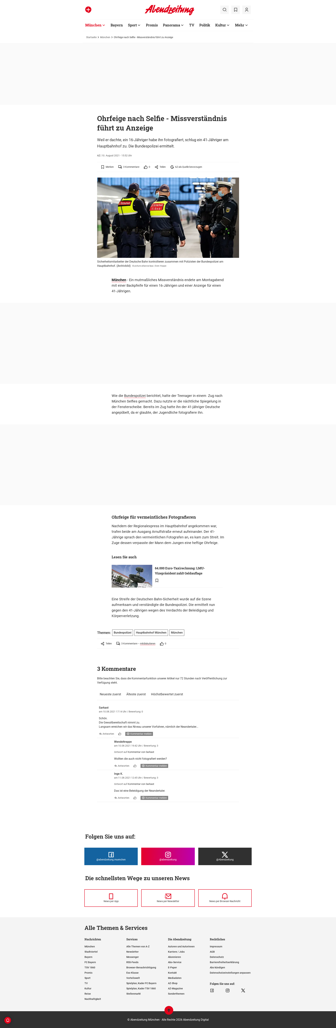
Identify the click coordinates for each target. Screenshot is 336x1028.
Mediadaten (174, 978)
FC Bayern (90, 962)
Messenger (132, 957)
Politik (204, 25)
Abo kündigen (217, 967)
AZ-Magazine (175, 988)
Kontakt (172, 972)
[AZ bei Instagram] (227, 990)
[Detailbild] (233, 181)
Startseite (91, 37)
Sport (132, 25)
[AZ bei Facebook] (212, 990)
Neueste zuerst (110, 694)
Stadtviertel (91, 951)
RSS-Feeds (132, 962)
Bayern (117, 25)
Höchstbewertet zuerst (167, 694)
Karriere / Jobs (176, 951)
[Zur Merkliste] (235, 10)
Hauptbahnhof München (151, 632)
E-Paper (172, 967)
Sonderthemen (176, 993)
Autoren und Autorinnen (181, 946)
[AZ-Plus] (88, 9)
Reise (88, 993)
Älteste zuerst (136, 694)
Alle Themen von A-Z (137, 946)
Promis (152, 25)
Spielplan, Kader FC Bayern (141, 983)
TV (191, 25)
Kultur (220, 25)
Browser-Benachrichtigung (141, 967)
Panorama (171, 25)
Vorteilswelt (133, 978)
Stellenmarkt (133, 993)
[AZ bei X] (243, 990)
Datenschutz (217, 957)
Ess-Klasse (132, 972)
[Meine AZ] (246, 10)
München (93, 25)
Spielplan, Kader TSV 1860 (141, 988)
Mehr (239, 25)
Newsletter (132, 951)
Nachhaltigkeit (93, 999)
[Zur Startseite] (169, 14)
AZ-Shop (172, 983)
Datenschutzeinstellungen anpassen (230, 972)
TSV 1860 (90, 967)
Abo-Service (174, 962)
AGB (212, 951)
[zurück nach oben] (168, 1012)
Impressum (216, 946)
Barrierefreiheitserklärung (224, 962)
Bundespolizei (135, 396)
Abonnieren (174, 957)
